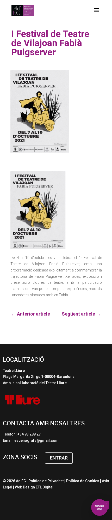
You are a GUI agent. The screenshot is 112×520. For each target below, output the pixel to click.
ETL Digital (44, 487)
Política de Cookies (82, 481)
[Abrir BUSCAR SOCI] (99, 507)
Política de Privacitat (46, 481)
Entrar (59, 458)
